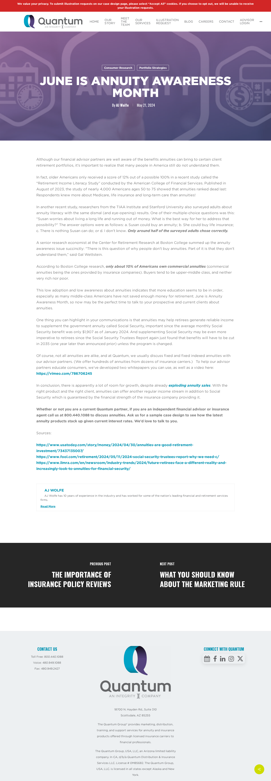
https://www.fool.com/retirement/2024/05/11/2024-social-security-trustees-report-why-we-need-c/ (127, 457)
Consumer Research (118, 67)
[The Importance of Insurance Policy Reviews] (68, 575)
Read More (48, 506)
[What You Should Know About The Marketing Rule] (203, 575)
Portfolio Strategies (153, 67)
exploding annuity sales (189, 385)
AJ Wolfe (122, 105)
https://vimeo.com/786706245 (64, 373)
